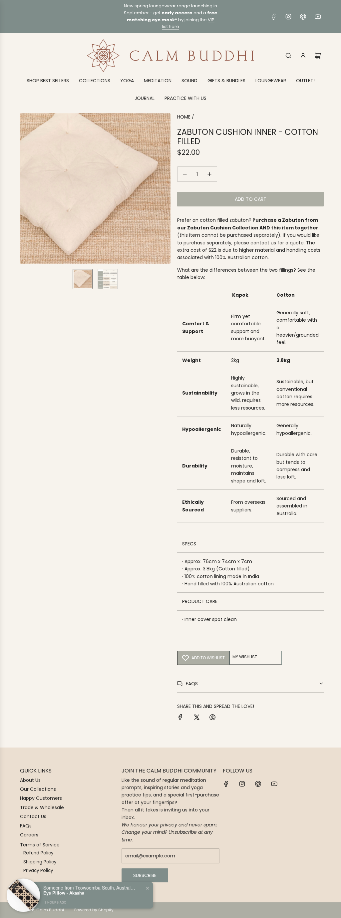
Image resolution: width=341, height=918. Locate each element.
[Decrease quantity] (184, 174)
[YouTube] (317, 16)
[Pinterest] (303, 16)
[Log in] (303, 55)
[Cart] (317, 55)
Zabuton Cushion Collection (222, 227)
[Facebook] (273, 16)
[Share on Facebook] (180, 718)
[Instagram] (288, 16)
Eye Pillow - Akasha (63, 892)
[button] (25, 188)
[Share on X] (196, 718)
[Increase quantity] (209, 174)
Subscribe (145, 875)
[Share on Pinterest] (212, 718)
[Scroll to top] (326, 910)
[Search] (288, 55)
